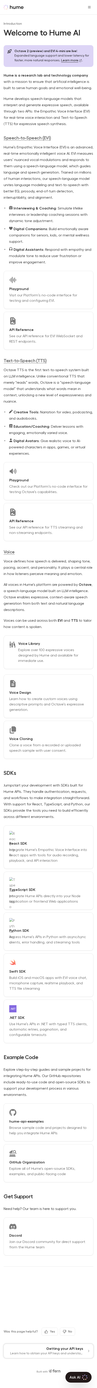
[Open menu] (89, 7)
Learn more (69, 60)
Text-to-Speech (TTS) (25, 360)
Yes (52, 1331)
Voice (9, 552)
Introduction (13, 23)
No (70, 1331)
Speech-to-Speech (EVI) (27, 138)
